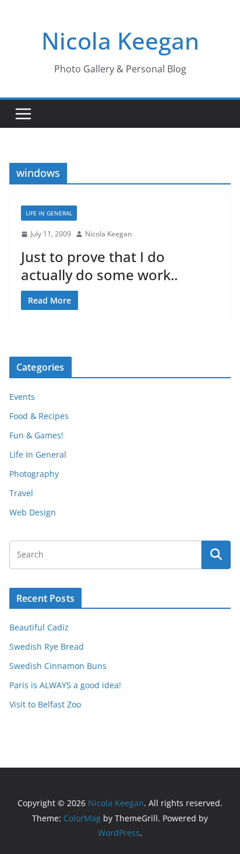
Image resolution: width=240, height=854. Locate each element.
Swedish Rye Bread (46, 646)
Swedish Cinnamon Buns (58, 665)
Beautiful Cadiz (39, 627)
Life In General (49, 213)
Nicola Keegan (120, 41)
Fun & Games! (36, 435)
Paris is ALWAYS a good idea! (65, 685)
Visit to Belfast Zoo (45, 704)
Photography (34, 473)
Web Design (32, 512)
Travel (21, 493)
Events (22, 396)
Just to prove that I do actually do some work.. (99, 265)
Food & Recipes (39, 415)
